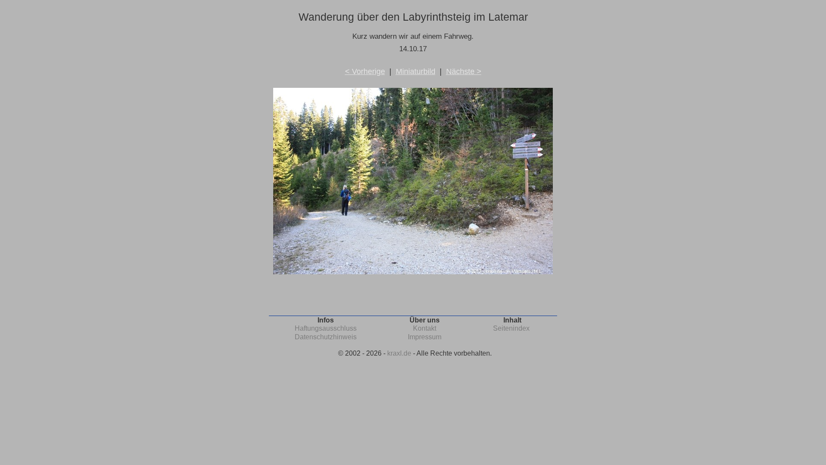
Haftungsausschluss (326, 328)
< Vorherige (365, 71)
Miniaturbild (415, 71)
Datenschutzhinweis (326, 337)
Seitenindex (511, 328)
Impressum (424, 337)
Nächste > (463, 71)
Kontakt (424, 328)
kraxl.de (399, 353)
